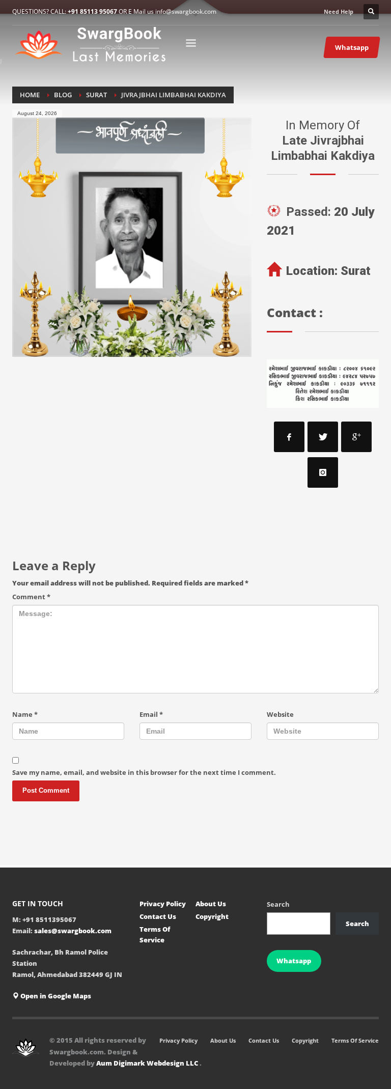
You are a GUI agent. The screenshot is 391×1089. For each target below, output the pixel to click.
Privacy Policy (162, 903)
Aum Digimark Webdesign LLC (148, 1063)
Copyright (212, 916)
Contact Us (157, 916)
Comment (31, 596)
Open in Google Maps (55, 995)
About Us (211, 903)
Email (151, 714)
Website (280, 714)
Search (278, 904)
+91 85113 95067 (92, 11)
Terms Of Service (154, 934)
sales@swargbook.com (72, 930)
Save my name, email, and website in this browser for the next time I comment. (144, 772)
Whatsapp (293, 960)
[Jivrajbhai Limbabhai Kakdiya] (132, 237)
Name (25, 714)
